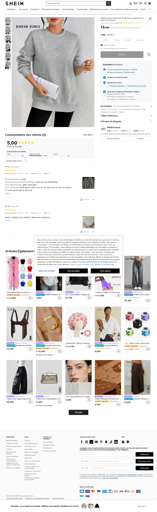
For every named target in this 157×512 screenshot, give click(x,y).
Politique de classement (32, 471)
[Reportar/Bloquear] (93, 199)
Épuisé (122, 54)
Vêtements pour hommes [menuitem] (99, 9)
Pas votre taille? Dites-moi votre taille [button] (114, 48)
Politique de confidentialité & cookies (131, 475)
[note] (44, 355)
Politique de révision (13, 146)
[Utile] (81, 199)
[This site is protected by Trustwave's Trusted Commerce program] (81, 496)
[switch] (25, 161)
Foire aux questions (49, 451)
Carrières (9, 449)
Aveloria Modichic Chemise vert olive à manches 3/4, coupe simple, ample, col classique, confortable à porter (108, 345)
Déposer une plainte (13, 468)
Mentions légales (12, 440)
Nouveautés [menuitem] (23, 9)
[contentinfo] (116, 491)
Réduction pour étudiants (11, 453)
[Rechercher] (108, 3)
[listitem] (20, 279)
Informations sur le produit (31, 475)
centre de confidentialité (110, 478)
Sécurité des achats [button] (114, 83)
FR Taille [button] (110, 35)
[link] (135, 3)
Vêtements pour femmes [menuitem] (50, 9)
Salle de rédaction (12, 456)
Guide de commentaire (32, 461)
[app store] (123, 443)
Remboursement (30, 446)
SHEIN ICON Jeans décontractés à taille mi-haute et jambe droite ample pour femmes (137, 295)
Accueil (7, 14)
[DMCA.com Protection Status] (87, 496)
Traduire (8, 193)
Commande (28, 449)
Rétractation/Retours (31, 443)
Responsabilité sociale (13, 446)
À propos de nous (12, 443)
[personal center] (130, 3)
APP (122, 437)
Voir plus (78, 412)
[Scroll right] (150, 9)
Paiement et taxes (49, 445)
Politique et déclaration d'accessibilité (32, 478)
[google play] (128, 443)
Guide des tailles (30, 455)
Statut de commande (31, 452)
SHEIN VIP (28, 458)
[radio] (106, 40)
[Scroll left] (147, 9)
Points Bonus (47, 448)
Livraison (28, 440)
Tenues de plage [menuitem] (68, 9)
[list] (99, 442)
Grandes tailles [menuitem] (81, 9)
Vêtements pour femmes (20, 14)
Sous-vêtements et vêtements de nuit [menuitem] (124, 9)
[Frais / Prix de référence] (110, 28)
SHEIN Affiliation (30, 464)
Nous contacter (48, 442)
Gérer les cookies (58, 498)
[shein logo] (14, 3)
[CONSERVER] (148, 54)
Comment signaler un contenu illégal (32, 467)
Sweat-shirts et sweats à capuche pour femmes (63, 14)
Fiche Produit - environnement (11, 460)
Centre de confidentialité (14, 498)
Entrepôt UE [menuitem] (34, 9)
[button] (145, 3)
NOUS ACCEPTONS (87, 487)
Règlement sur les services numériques (13, 464)
